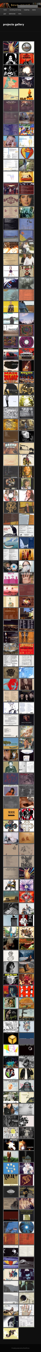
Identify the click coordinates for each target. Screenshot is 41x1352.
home (5, 10)
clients (34, 10)
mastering (26, 10)
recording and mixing (15, 10)
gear (5, 13)
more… (20, 13)
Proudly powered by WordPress (20, 1348)
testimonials (12, 13)
